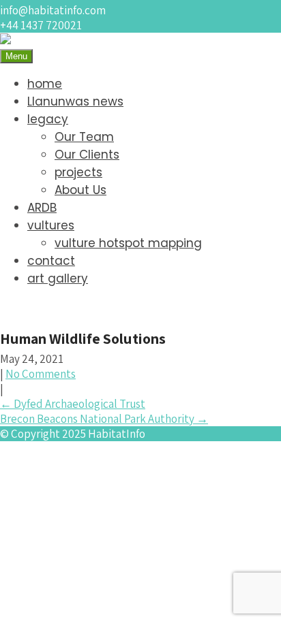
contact (51, 261)
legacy (47, 119)
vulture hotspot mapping (128, 243)
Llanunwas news (75, 101)
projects (78, 172)
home (44, 84)
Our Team (84, 137)
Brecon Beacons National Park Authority (104, 418)
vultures (50, 225)
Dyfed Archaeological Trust (72, 403)
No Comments (40, 373)
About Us (80, 190)
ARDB (42, 207)
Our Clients (87, 154)
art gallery (57, 278)
